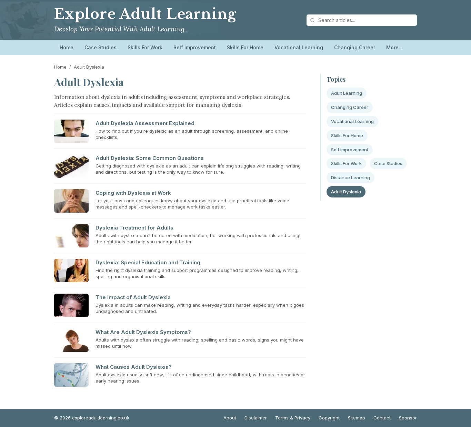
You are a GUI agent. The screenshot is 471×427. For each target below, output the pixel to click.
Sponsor (408, 417)
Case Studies (100, 47)
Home (66, 47)
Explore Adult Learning (145, 14)
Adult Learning (346, 93)
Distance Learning (350, 177)
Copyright (329, 417)
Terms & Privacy (292, 417)
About (229, 417)
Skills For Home (245, 47)
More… (394, 47)
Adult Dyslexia (346, 191)
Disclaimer (255, 417)
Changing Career (354, 47)
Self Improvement (194, 47)
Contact (382, 417)
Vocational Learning (298, 47)
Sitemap (356, 417)
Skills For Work (145, 47)
